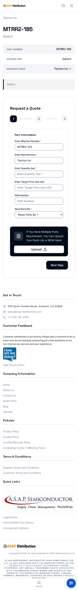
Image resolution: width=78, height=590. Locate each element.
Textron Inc (61, 68)
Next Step (57, 265)
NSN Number (22, 195)
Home (6, 384)
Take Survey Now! (13, 364)
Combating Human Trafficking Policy (24, 447)
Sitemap (7, 411)
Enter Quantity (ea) (25, 168)
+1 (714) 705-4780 (18, 317)
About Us (8, 390)
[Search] (63, 5)
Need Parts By (23, 209)
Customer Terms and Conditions (22, 472)
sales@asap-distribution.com (24, 311)
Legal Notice (10, 517)
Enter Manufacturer (26, 154)
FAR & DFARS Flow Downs (18, 522)
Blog (5, 406)
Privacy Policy (11, 431)
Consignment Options (16, 528)
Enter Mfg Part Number (28, 141)
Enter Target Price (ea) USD (29, 181)
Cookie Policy (11, 436)
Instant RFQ (9, 400)
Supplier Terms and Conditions (21, 467)
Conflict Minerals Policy (16, 442)
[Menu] (71, 5)
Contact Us (9, 395)
